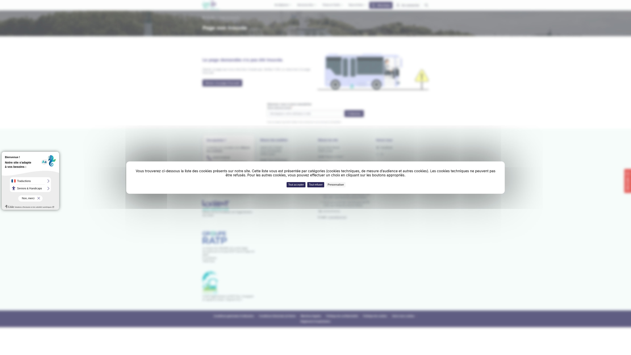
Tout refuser (316, 184)
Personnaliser (336, 184)
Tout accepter (296, 184)
